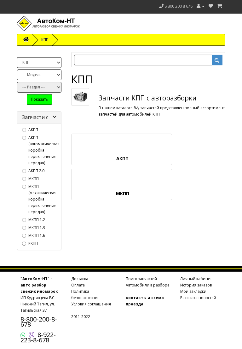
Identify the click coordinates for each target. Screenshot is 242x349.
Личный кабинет (196, 278)
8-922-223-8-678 (38, 337)
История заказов (196, 285)
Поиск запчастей (141, 278)
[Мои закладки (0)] (211, 6)
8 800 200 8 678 (178, 6)
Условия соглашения (91, 304)
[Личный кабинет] (201, 6)
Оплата (78, 285)
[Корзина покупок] (219, 6)
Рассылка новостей (198, 297)
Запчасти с (35, 117)
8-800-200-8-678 (38, 321)
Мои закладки (193, 291)
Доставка (79, 278)
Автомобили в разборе (148, 285)
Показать (39, 99)
